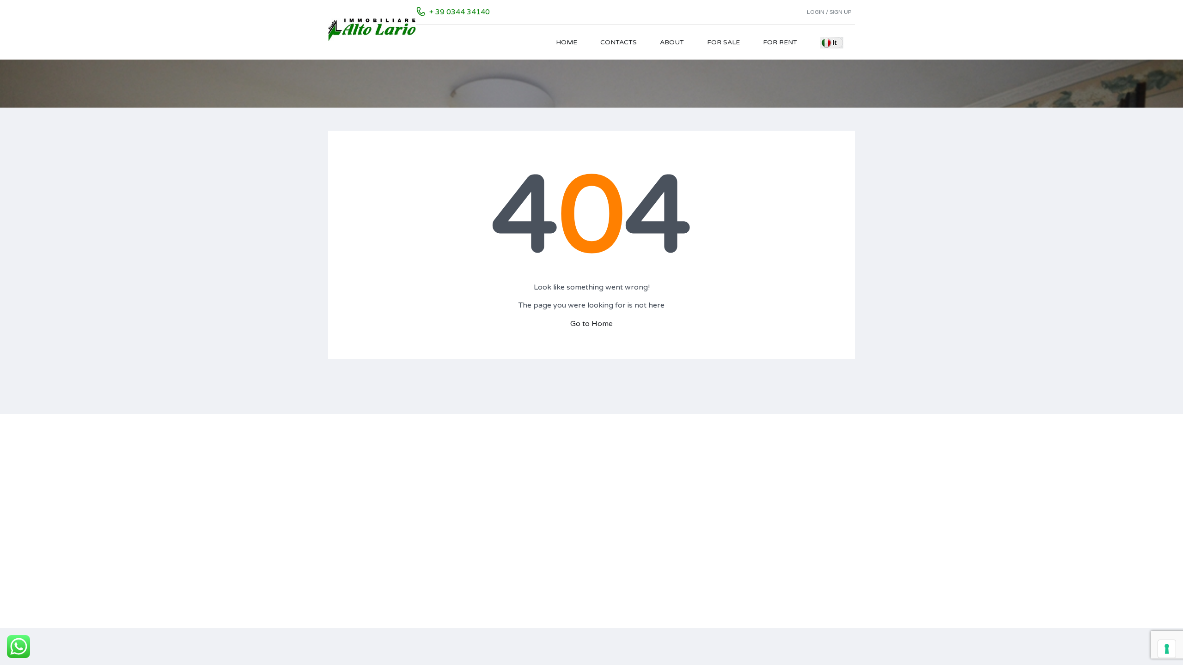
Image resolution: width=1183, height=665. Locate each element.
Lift (773, 521)
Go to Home (591, 323)
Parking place (788, 495)
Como (472, 521)
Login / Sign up (829, 12)
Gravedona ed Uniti (493, 586)
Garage (779, 534)
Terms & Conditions (358, 546)
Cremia (474, 534)
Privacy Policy (350, 524)
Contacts (618, 42)
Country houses (589, 482)
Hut (570, 560)
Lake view (782, 469)
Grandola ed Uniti (490, 573)
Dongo (474, 560)
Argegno (476, 469)
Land (572, 508)
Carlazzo (476, 482)
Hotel (573, 495)
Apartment (581, 469)
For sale (723, 42)
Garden (779, 547)
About (672, 42)
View (775, 573)
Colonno (476, 508)
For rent (780, 42)
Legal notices (348, 513)
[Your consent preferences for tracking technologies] (1167, 649)
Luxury (778, 560)
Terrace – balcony (795, 482)
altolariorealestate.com (389, 480)
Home (566, 42)
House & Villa (585, 521)
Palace (575, 547)
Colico (473, 495)
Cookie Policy (349, 535)
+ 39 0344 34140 (459, 12)
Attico (574, 534)
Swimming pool (791, 508)
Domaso (476, 547)
